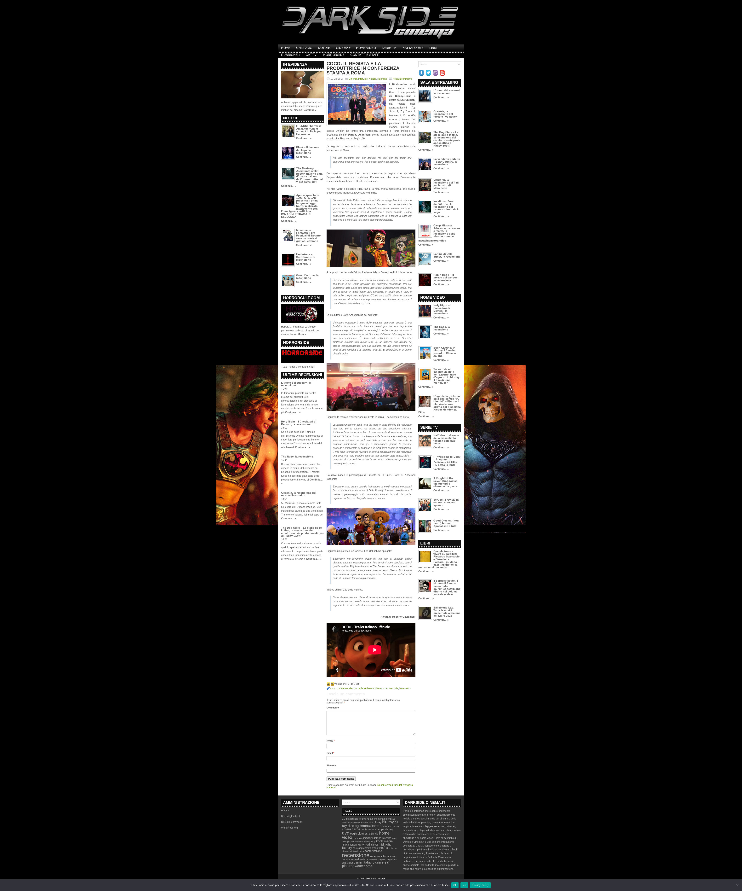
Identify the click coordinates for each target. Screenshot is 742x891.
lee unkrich (405, 688)
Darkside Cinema (375, 878)
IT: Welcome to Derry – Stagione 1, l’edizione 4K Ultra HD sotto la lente (446, 460)
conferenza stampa (347, 688)
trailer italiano (364, 862)
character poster (391, 826)
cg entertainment (369, 826)
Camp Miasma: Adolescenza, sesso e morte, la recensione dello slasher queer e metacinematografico (439, 233)
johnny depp (369, 841)
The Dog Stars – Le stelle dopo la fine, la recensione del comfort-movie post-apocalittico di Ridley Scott (302, 531)
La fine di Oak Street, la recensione (446, 255)
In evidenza (295, 64)
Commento (333, 707)
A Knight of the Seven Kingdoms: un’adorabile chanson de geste (445, 482)
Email (330, 753)
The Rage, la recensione (297, 456)
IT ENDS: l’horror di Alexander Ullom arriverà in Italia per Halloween (309, 130)
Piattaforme (413, 48)
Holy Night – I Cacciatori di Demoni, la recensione (298, 423)
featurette (373, 833)
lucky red (363, 844)
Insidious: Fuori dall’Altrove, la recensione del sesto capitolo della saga (446, 207)
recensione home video (383, 856)
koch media (384, 841)
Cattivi (311, 54)
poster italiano (373, 851)
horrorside (357, 838)
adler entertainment (380, 819)
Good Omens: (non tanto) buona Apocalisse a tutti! (446, 523)
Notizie (324, 48)
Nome (331, 740)
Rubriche (290, 54)
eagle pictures (359, 833)
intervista (393, 688)
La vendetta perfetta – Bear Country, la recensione (446, 161)
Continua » (310, 109)
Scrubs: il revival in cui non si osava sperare (446, 502)
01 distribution (350, 818)
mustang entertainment (366, 848)
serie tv (364, 859)
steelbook (373, 859)
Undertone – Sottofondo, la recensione (305, 257)
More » (302, 334)
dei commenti (291, 821)
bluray (377, 822)
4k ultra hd (363, 819)
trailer (350, 862)
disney (389, 829)
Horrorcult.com (301, 298)
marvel (374, 845)
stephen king (385, 859)
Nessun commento (402, 79)
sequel (355, 859)
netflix (383, 848)
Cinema (343, 48)
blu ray (388, 822)
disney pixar (381, 688)
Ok (455, 885)
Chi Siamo (304, 48)
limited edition (349, 844)
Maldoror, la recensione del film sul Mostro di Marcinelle (446, 183)
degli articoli (290, 816)
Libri (433, 48)
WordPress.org (289, 827)
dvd (345, 833)
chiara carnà (351, 829)
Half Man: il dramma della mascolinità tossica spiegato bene (446, 439)
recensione (355, 855)
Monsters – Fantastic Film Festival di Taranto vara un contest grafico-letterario (308, 235)
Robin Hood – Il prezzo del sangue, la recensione (445, 277)
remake (346, 859)
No (464, 885)
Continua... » (303, 138)
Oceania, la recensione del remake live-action (298, 494)
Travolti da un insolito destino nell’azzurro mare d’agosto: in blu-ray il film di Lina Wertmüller (446, 376)
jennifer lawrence (355, 841)
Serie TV (389, 48)
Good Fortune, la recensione (307, 276)
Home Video (366, 48)
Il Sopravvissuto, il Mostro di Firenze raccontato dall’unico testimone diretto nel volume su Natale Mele (446, 587)
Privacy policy (480, 885)
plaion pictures (357, 851)
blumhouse (367, 822)
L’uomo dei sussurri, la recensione (296, 384)
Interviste (363, 79)
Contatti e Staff (364, 54)
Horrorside (334, 54)
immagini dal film (372, 838)
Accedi (285, 810)
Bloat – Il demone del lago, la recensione (307, 150)
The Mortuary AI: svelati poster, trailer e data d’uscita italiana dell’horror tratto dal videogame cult (309, 175)
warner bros (363, 866)
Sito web (331, 765)
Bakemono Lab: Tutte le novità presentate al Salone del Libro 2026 (446, 611)
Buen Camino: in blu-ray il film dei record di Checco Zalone (444, 351)
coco (332, 688)
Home (285, 48)
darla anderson (366, 688)
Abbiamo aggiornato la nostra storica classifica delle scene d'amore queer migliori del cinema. (301, 106)
